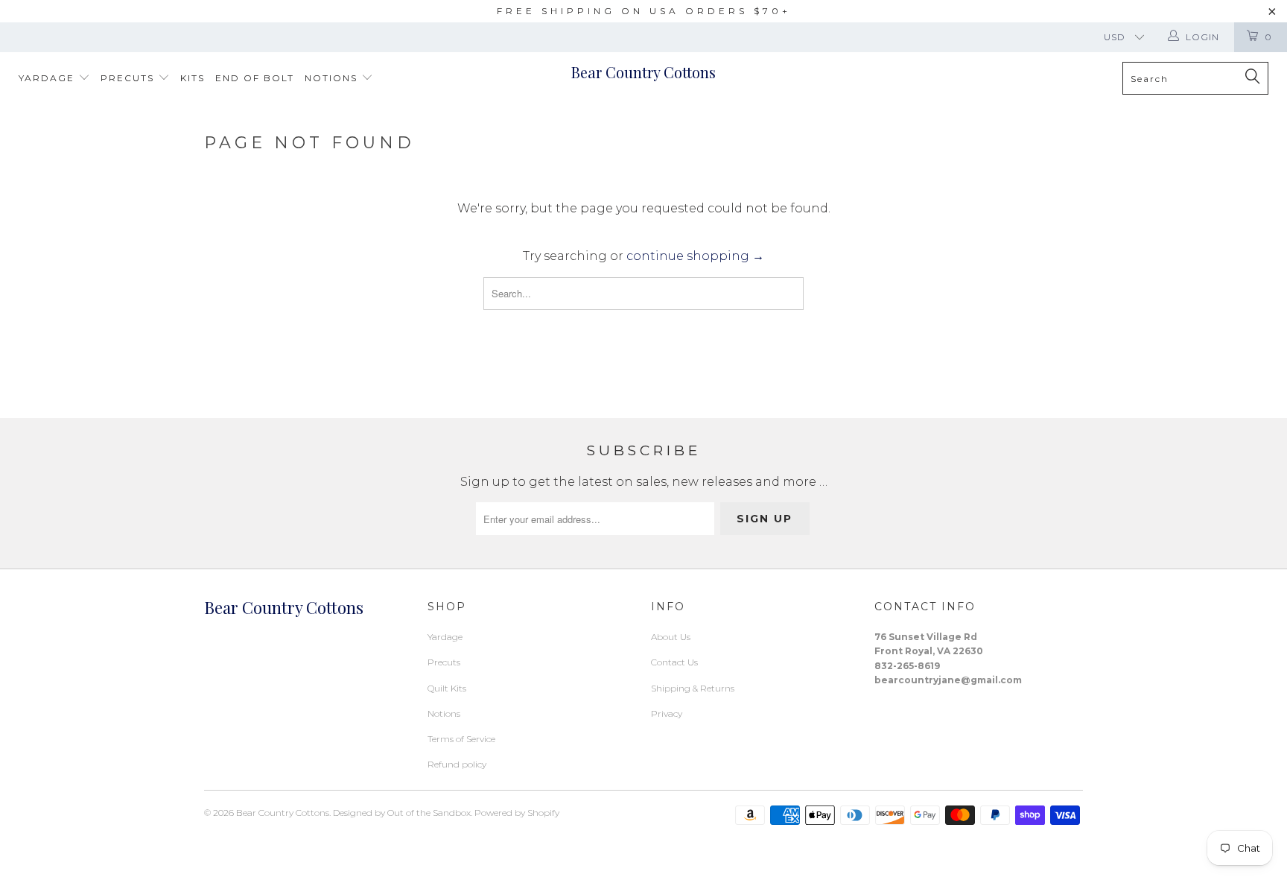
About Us (670, 636)
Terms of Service (461, 738)
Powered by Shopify (516, 812)
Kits (192, 77)
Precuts (129, 77)
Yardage (48, 77)
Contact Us (674, 662)
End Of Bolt (254, 77)
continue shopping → (695, 256)
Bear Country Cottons (643, 72)
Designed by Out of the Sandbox (402, 812)
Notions (333, 77)
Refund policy (457, 764)
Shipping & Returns (692, 688)
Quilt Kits (447, 688)
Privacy (666, 713)
